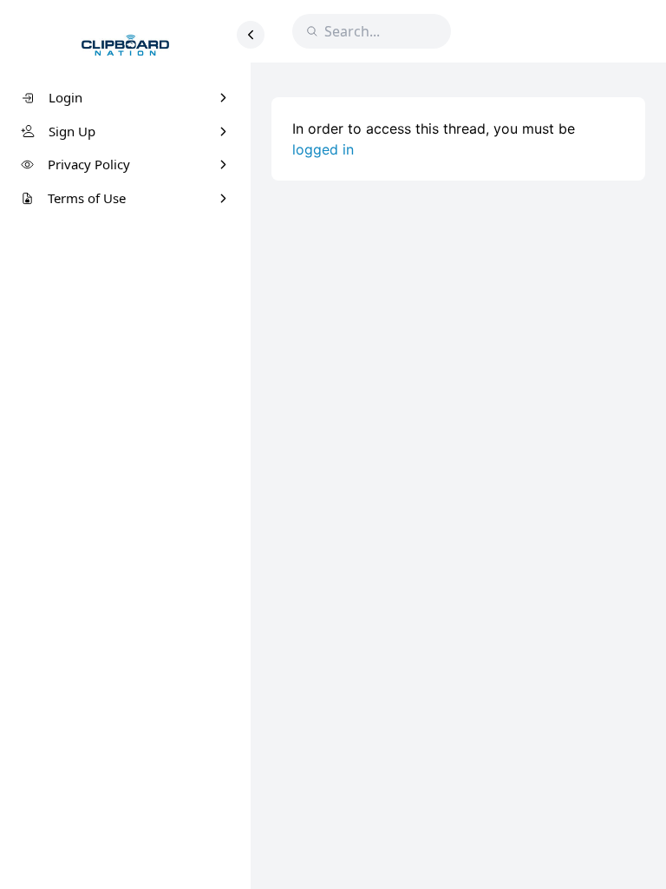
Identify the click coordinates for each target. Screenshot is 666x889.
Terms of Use (87, 198)
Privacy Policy (89, 164)
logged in (323, 149)
